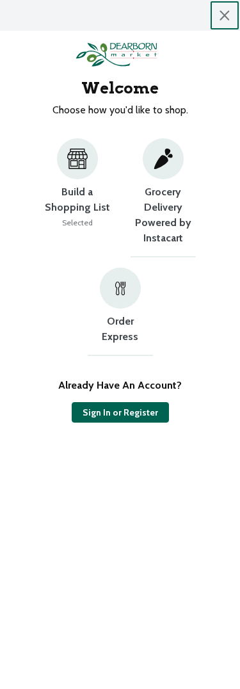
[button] (77, 197)
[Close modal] (224, 15)
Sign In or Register (120, 412)
